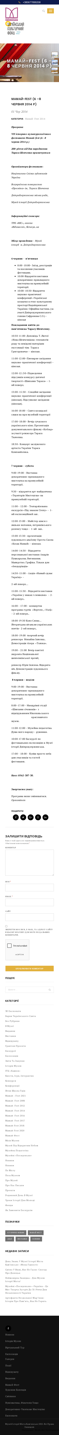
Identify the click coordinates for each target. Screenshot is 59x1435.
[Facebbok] (8, 1328)
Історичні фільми (15, 1233)
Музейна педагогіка (17, 1150)
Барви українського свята (20, 1016)
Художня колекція (15, 1389)
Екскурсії (10, 1050)
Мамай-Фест (12, 1135)
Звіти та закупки (15, 1060)
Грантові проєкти (15, 1045)
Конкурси (10, 1080)
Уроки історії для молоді (20, 1200)
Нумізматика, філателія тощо (22, 1402)
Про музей (11, 1180)
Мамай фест (36, 1233)
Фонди (9, 1205)
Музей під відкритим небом (21, 1145)
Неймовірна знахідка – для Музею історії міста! (25, 1279)
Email (9, 896)
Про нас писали (14, 1185)
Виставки (10, 1036)
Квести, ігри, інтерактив (19, 1075)
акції (9, 1239)
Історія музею (13, 1065)
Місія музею (12, 1140)
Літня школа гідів (15, 1090)
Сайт (8, 911)
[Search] (44, 11)
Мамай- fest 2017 (15, 1120)
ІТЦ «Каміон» (13, 1070)
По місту (10, 1170)
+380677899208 (32, 2)
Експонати (11, 1415)
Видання (10, 1031)
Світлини (10, 1396)
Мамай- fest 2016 (15, 1115)
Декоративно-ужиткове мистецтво (25, 1409)
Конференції (12, 1085)
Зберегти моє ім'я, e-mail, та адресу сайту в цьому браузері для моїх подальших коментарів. (29, 932)
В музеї (9, 1026)
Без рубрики (12, 1021)
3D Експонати (13, 1011)
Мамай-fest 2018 (15, 1125)
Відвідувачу (12, 1040)
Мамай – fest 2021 (15, 1095)
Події (8, 1365)
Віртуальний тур (15, 1347)
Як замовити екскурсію (19, 1210)
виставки (22, 1239)
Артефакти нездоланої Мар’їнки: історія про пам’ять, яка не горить (26, 1299)
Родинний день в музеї (19, 1195)
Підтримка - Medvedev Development (40, 1430)
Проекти (10, 1190)
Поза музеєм (12, 1175)
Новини (9, 1160)
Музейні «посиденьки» (18, 1155)
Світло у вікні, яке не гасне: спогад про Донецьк (26, 1271)
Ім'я (8, 881)
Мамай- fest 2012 (15, 1105)
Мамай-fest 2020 (15, 1130)
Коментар (10, 847)
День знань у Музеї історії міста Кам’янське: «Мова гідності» (24, 1263)
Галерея (9, 1358)
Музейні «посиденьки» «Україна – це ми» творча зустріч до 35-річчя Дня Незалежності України (26, 1289)
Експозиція (11, 1055)
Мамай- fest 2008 (15, 1100)
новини (9, 1165)
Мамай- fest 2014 (35, 118)
